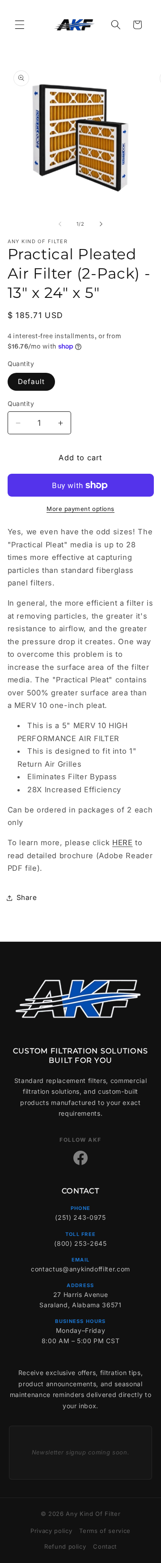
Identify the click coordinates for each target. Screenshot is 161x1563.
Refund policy (65, 1546)
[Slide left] (60, 224)
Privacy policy (51, 1530)
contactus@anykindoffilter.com (80, 1269)
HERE (122, 842)
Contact (105, 1546)
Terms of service (105, 1530)
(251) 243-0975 (80, 1217)
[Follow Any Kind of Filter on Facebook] (80, 1158)
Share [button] (27, 897)
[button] (19, 24)
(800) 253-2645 (80, 1243)
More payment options (80, 508)
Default (31, 381)
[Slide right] (101, 224)
